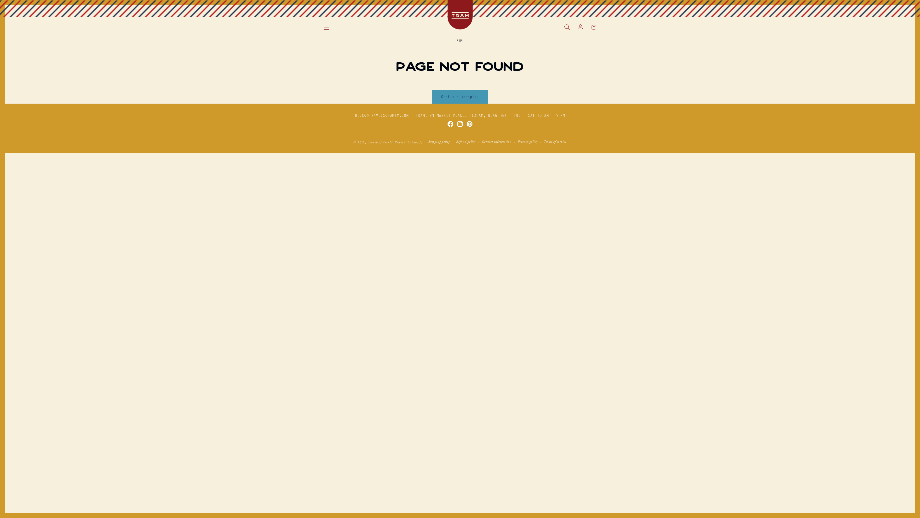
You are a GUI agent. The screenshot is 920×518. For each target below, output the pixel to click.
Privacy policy (528, 142)
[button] (326, 27)
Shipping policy (439, 142)
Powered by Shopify (408, 142)
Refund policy (466, 142)
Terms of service (555, 142)
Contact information (497, 142)
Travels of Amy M (380, 142)
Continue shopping (460, 96)
